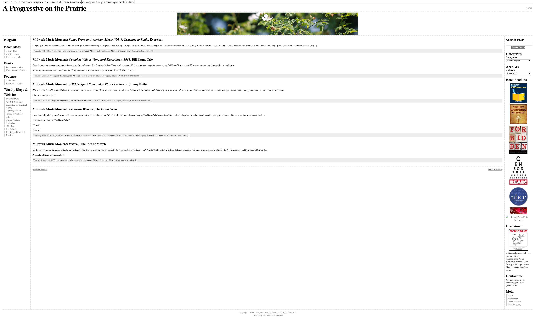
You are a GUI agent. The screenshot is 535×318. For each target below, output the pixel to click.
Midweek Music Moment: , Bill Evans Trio (93, 59)
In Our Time (11, 80)
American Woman (72, 135)
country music (63, 100)
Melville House (12, 54)
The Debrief (11, 129)
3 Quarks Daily (12, 98)
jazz (70, 75)
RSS (530, 7)
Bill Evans (62, 75)
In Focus (9, 116)
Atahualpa (278, 315)
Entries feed (513, 298)
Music (92, 50)
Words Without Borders (16, 70)
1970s (60, 135)
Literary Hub (11, 50)
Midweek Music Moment (78, 50)
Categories (511, 57)
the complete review (14, 67)
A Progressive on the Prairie (44, 8)
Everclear (62, 50)
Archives (510, 70)
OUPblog (10, 126)
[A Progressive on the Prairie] (267, 24)
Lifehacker (10, 122)
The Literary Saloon (14, 57)
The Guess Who (130, 135)
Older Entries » (495, 169)
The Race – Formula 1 (15, 132)
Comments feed (514, 301)
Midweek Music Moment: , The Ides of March (69, 143)
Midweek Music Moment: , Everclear (98, 39)
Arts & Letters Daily (14, 101)
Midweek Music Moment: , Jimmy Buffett (91, 84)
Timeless (9, 135)
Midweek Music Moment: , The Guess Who (75, 109)
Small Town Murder (14, 83)
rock (98, 50)
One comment (124, 50)
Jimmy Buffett (76, 100)
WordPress (267, 315)
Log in (510, 295)
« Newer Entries (40, 169)
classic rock (87, 135)
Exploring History (13, 110)
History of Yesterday (15, 113)
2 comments (159, 135)
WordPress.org (514, 304)
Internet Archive (13, 119)
